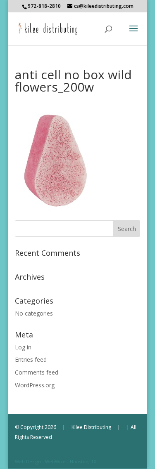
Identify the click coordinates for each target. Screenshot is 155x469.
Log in (23, 347)
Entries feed (31, 359)
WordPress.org (35, 385)
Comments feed (36, 372)
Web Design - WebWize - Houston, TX (55, 461)
